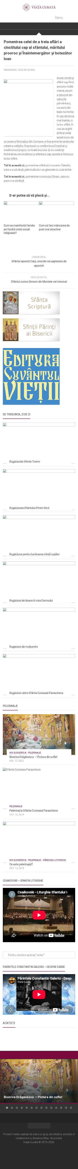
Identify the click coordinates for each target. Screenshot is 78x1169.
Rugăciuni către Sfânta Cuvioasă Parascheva (36, 693)
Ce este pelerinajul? (21, 864)
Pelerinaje (34, 752)
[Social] (39, 1153)
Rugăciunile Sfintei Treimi (24, 461)
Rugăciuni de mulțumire (23, 646)
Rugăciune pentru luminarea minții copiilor (34, 554)
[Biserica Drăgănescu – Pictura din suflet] (39, 734)
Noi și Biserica (17, 752)
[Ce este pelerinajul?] (39, 842)
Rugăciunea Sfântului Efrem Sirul (29, 507)
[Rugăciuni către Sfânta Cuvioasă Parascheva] (39, 674)
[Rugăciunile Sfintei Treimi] (39, 443)
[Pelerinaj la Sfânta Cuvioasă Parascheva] (39, 788)
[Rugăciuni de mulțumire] (39, 628)
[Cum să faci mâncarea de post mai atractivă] (56, 211)
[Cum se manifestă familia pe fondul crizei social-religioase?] (21, 211)
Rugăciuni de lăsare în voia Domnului (31, 600)
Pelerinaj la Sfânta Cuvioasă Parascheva (33, 810)
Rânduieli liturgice (54, 860)
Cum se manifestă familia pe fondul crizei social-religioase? (19, 229)
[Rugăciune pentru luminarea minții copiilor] (39, 535)
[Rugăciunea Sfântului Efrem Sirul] (39, 489)
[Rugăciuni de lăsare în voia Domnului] (39, 581)
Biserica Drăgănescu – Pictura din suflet (33, 756)
